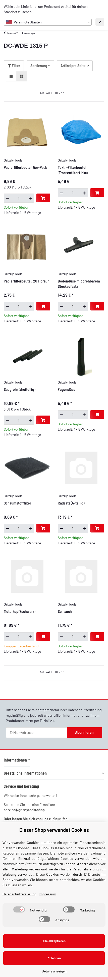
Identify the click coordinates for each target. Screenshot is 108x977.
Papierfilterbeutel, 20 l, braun (26, 281)
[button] (11, 76)
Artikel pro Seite (73, 66)
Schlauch (65, 611)
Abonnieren (84, 732)
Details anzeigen (54, 971)
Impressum (47, 894)
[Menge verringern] (7, 198)
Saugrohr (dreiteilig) (19, 389)
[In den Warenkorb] (43, 198)
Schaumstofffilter (17, 503)
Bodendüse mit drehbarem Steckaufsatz (79, 284)
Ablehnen (54, 958)
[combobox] (48, 22)
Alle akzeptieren (54, 941)
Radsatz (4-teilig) (71, 503)
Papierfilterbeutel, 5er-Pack (25, 167)
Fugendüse (67, 389)
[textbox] (47, 22)
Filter (15, 66)
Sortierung (38, 66)
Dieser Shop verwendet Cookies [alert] (54, 830)
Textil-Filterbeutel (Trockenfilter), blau (73, 170)
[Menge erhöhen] (30, 198)
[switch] (19, 909)
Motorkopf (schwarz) (19, 611)
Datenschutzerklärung (84, 710)
